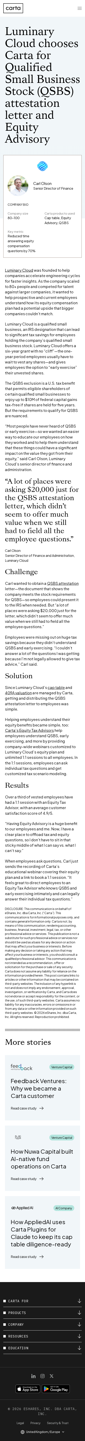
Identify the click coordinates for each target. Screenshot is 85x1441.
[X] (52, 1376)
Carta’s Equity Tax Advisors (29, 730)
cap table (56, 687)
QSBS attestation (63, 583)
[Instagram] (42, 1376)
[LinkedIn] (33, 1376)
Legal (20, 1423)
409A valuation (18, 692)
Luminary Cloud (19, 270)
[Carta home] (13, 8)
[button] (27, 1108)
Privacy (35, 1423)
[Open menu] (80, 8)
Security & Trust (57, 1423)
